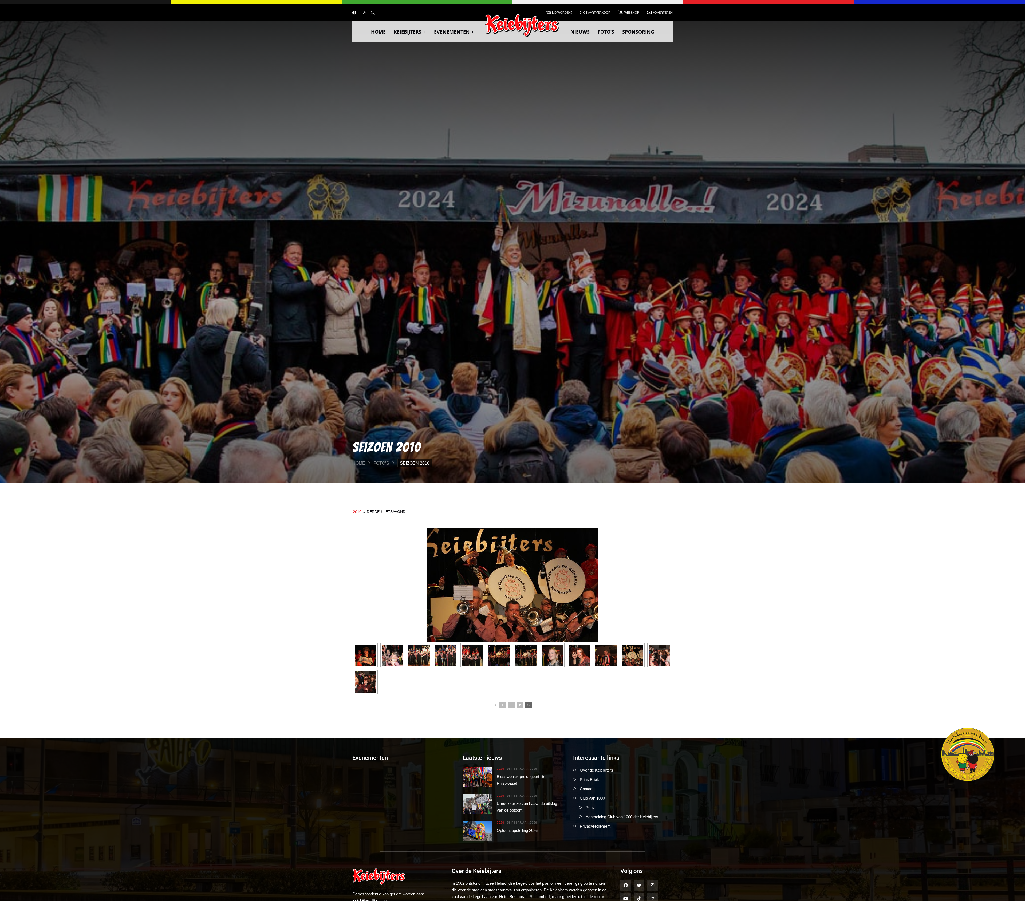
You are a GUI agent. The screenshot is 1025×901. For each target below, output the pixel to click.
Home (378, 32)
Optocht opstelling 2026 (517, 830)
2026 (500, 768)
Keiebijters (407, 32)
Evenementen (452, 32)
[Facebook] (354, 13)
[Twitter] (639, 885)
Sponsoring (638, 32)
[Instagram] (364, 13)
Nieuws (580, 32)
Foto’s (606, 32)
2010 (357, 511)
